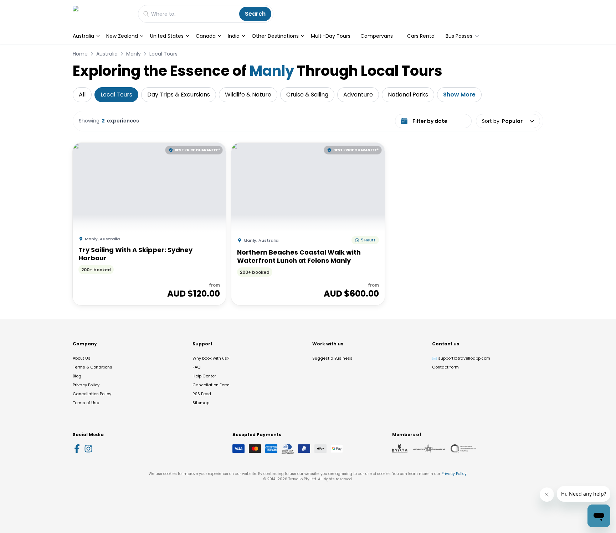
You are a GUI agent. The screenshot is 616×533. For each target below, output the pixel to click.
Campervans (376, 36)
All (82, 94)
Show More (459, 94)
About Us (82, 358)
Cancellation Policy (92, 394)
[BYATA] (399, 448)
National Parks (408, 94)
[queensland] (463, 448)
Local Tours (163, 53)
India (234, 36)
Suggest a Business (332, 358)
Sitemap (200, 403)
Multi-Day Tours (330, 36)
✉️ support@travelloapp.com (461, 358)
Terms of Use (86, 403)
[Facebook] (77, 448)
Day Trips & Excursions (178, 94)
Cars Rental (421, 36)
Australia (83, 36)
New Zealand (122, 36)
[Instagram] (88, 448)
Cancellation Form (211, 385)
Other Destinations (275, 36)
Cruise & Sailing (307, 94)
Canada (206, 36)
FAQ (196, 367)
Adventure (358, 94)
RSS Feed (201, 394)
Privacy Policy (86, 385)
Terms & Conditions (92, 367)
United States (167, 36)
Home (80, 53)
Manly (133, 53)
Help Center (204, 376)
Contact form (445, 367)
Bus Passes (459, 36)
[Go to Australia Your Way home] (102, 14)
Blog (77, 376)
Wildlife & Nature (248, 94)
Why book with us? (210, 358)
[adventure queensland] (429, 448)
